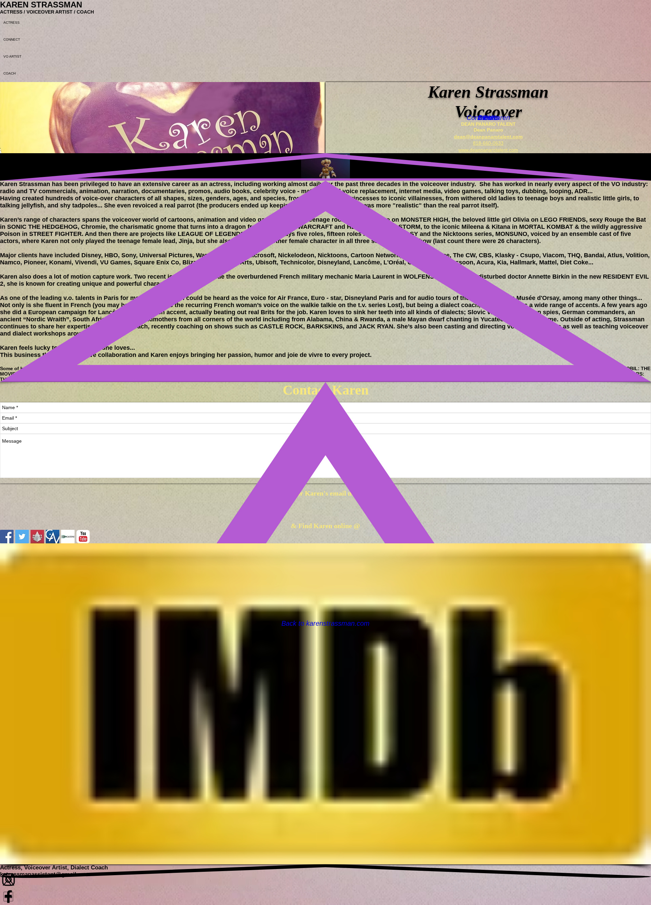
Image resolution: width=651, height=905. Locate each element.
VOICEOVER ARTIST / (51, 12)
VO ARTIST (12, 56)
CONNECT (11, 39)
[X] (325, 879)
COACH (85, 12)
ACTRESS (12, 12)
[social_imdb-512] (325, 896)
